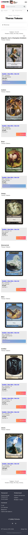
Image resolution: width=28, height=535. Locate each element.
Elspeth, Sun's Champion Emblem (13, 38)
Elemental (5, 245)
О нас (2, 505)
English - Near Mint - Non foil (10, 74)
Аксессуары (4, 499)
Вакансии (4, 509)
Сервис (16, 497)
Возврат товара (18, 499)
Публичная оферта (6, 511)
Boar (3, 141)
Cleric (3, 428)
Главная (10, 15)
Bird (2, 297)
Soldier (3, 349)
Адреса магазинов (19, 495)
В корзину (23, 134)
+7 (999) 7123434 (14, 519)
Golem (3, 90)
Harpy (3, 193)
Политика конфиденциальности (14, 532)
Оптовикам (4, 507)
